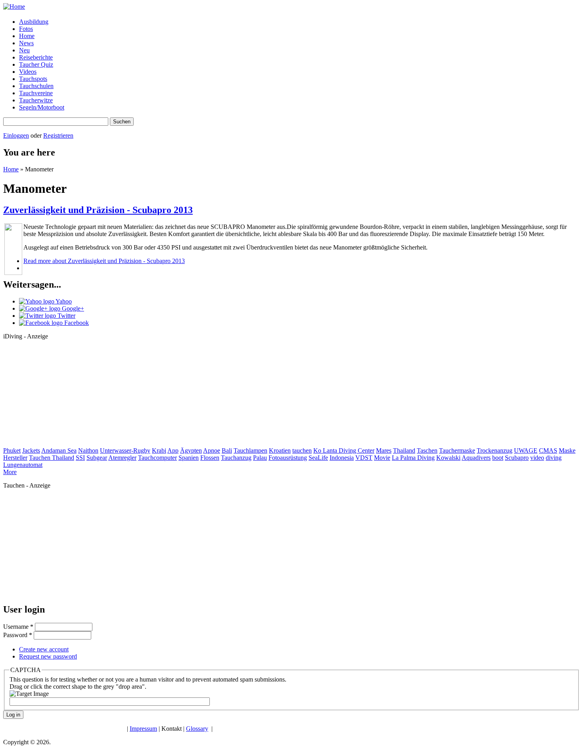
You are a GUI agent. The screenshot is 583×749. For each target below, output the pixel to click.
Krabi (159, 450)
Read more (104, 260)
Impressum (143, 728)
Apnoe (211, 450)
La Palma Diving (413, 457)
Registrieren (58, 135)
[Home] (14, 6)
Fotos (26, 28)
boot (497, 457)
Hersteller (15, 457)
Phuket (12, 450)
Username (18, 626)
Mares (383, 450)
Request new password (48, 656)
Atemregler (122, 457)
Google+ (72, 308)
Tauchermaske (457, 450)
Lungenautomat (22, 464)
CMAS (548, 450)
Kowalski (448, 457)
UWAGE (525, 450)
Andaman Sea (59, 450)
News (26, 43)
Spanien (188, 457)
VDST (363, 457)
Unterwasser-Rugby (125, 450)
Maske (567, 450)
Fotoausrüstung (287, 457)
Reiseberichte (36, 57)
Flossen (209, 457)
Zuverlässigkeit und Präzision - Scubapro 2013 (98, 210)
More (10, 472)
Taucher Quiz (36, 64)
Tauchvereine (36, 93)
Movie (382, 457)
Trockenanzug (494, 450)
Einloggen (16, 135)
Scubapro (517, 457)
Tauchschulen (36, 86)
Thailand (404, 450)
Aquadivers (476, 457)
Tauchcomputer (157, 457)
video (537, 457)
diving (554, 457)
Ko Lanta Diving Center (343, 450)
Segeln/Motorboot (41, 107)
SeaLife (318, 457)
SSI (80, 457)
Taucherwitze (36, 100)
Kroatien (280, 450)
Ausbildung (33, 21)
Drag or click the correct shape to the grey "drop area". (78, 686)
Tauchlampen (250, 450)
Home (27, 36)
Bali (227, 450)
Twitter (65, 315)
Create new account (44, 649)
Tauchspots (33, 78)
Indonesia (342, 457)
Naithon (88, 450)
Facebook (76, 322)
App (172, 450)
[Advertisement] (62, 396)
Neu (24, 50)
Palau (260, 457)
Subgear (96, 457)
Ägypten (191, 450)
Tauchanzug (236, 457)
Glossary (197, 728)
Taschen (427, 450)
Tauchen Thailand (51, 457)
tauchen (302, 450)
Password (17, 635)
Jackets (31, 450)
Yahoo (63, 301)
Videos (27, 71)
